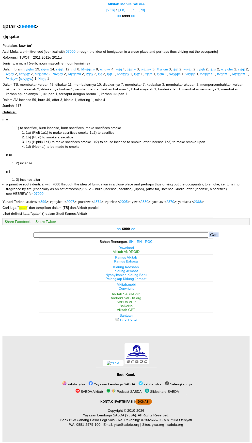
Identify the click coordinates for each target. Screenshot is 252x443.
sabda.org (175, 425)
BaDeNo (126, 306)
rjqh (175, 69)
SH (131, 242)
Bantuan (126, 315)
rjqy (137, 74)
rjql (73, 69)
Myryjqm (238, 74)
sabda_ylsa (75, 384)
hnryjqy (24, 74)
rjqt (109, 74)
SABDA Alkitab (91, 392)
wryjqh (190, 74)
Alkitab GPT (126, 310)
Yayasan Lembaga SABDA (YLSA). (110, 415)
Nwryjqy (123, 74)
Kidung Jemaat (126, 271)
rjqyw (45, 69)
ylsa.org (158, 425)
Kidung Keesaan (126, 267)
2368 (198, 202)
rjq (100, 74)
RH (139, 242)
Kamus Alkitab (126, 257)
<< (119, 16)
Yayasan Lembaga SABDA (114, 384)
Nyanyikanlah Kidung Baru (126, 275)
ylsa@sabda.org (126, 425)
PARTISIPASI (124, 401)
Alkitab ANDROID (126, 252)
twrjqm (222, 74)
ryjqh (201, 69)
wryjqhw (227, 69)
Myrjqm (162, 69)
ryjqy (89, 74)
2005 (124, 202)
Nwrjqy (57, 74)
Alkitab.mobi (126, 284)
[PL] (133, 10)
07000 (71, 51)
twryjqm (175, 74)
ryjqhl (60, 69)
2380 (144, 202)
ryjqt (241, 69)
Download (126, 248)
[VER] (110, 10)
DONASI (143, 401)
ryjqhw (29, 69)
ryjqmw (146, 69)
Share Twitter (45, 222)
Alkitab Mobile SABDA (126, 4)
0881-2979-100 (88, 425)
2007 (70, 202)
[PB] (142, 10)
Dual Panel (128, 320)
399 (43, 202)
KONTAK (106, 401)
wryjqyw (26, 79)
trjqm (148, 74)
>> (133, 16)
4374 (97, 202)
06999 (27, 26)
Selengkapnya (180, 384)
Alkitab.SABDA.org (126, 294)
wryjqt (187, 69)
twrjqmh (206, 74)
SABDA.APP (126, 302)
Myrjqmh (74, 74)
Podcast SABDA (129, 392)
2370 (170, 202)
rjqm (160, 74)
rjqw (213, 69)
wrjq (118, 69)
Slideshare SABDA (164, 392)
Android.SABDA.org (126, 298)
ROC (149, 242)
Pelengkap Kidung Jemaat (126, 279)
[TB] (122, 10)
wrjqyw (105, 69)
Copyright (126, 288)
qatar (23, 208)
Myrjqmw (88, 69)
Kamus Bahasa (126, 261)
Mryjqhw (41, 74)
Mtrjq (42, 79)
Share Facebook (18, 222)
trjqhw (131, 69)
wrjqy (10, 74)
